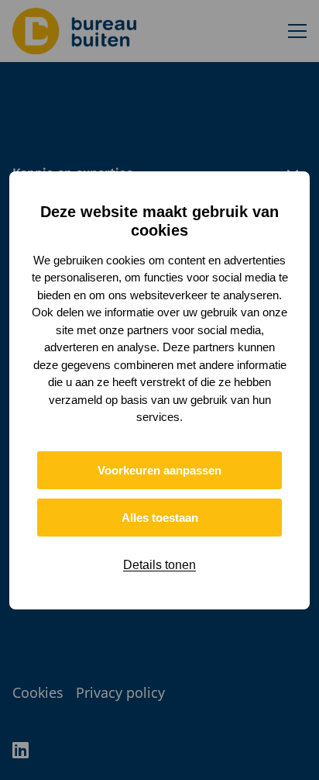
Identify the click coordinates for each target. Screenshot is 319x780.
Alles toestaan (160, 517)
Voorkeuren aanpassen (159, 470)
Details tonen (159, 564)
